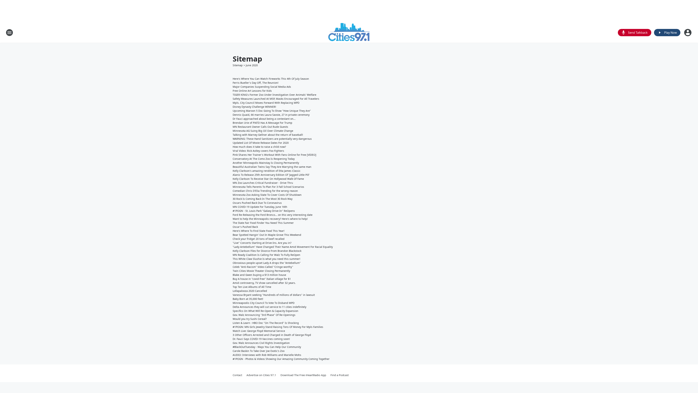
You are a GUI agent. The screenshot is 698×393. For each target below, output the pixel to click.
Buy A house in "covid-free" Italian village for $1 (262, 279)
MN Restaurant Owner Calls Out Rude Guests (260, 126)
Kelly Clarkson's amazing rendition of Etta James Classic (266, 170)
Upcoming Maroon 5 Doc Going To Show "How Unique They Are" (272, 110)
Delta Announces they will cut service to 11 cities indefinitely (269, 307)
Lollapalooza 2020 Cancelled (250, 291)
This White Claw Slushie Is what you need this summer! (266, 259)
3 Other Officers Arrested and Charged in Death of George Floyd (272, 335)
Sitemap (238, 65)
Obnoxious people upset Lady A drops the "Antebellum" (267, 263)
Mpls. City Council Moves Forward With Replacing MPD (266, 102)
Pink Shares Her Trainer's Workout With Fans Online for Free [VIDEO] (274, 154)
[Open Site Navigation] (9, 32)
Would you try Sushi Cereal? (250, 319)
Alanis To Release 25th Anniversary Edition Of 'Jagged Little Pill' (271, 174)
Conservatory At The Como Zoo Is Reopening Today (264, 158)
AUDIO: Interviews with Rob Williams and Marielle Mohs (267, 355)
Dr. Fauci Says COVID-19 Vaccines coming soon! (261, 339)
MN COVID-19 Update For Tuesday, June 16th (260, 207)
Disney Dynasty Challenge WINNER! (254, 106)
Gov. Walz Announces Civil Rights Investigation (261, 343)
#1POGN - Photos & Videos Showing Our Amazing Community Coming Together (281, 359)
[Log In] (688, 32)
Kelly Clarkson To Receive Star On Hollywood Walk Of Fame (268, 178)
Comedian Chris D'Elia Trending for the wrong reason (265, 190)
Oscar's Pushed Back (245, 227)
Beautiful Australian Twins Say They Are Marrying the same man (272, 166)
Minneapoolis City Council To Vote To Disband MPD (263, 303)
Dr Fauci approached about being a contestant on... (264, 118)
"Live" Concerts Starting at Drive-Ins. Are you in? (262, 243)
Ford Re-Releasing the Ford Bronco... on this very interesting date (272, 215)
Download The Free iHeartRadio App (303, 375)
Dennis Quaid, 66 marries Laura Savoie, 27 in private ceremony (271, 114)
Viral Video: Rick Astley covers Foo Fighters (258, 150)
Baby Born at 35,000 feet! (248, 299)
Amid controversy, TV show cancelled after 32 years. (264, 283)
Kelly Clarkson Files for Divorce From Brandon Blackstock (267, 251)
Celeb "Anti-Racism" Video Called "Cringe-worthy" (263, 267)
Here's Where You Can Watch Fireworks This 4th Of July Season (271, 78)
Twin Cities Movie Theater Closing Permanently (261, 271)
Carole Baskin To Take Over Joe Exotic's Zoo (258, 351)
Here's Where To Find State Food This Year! (258, 231)
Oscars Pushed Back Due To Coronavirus (257, 203)
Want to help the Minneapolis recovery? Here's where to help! (270, 219)
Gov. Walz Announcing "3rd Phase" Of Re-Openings (264, 315)
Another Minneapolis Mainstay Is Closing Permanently (266, 162)
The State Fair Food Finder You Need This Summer (263, 223)
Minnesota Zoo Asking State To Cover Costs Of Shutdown (267, 194)
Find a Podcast (339, 375)
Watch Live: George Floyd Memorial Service (259, 331)
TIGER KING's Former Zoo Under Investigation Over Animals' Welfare (274, 94)
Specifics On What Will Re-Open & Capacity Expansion (265, 311)
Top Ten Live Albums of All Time (252, 287)
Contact (237, 375)
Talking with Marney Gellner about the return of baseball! (268, 134)
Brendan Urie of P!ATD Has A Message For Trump (262, 122)
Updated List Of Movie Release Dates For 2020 (261, 142)
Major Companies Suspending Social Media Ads (262, 86)
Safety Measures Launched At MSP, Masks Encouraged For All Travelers (276, 98)
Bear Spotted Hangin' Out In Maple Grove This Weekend (267, 235)
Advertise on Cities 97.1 (261, 375)
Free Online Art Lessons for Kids (252, 90)
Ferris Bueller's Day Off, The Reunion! (255, 82)
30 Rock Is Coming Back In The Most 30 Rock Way (262, 199)
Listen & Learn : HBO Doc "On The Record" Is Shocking (266, 323)
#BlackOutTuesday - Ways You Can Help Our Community (267, 347)
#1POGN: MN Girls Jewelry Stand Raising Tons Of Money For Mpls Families (278, 327)
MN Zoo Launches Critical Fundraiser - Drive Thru (263, 182)
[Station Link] (349, 32)
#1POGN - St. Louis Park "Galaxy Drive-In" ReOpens (264, 211)
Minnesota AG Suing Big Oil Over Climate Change (263, 130)
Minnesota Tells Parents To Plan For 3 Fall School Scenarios (268, 186)
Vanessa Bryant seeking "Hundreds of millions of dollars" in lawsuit (274, 295)
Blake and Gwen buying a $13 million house (259, 275)
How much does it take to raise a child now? (259, 146)
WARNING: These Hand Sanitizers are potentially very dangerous (272, 138)
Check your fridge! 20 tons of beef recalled (258, 239)
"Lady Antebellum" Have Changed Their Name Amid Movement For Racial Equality (283, 247)
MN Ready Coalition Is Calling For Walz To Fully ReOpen (266, 255)
